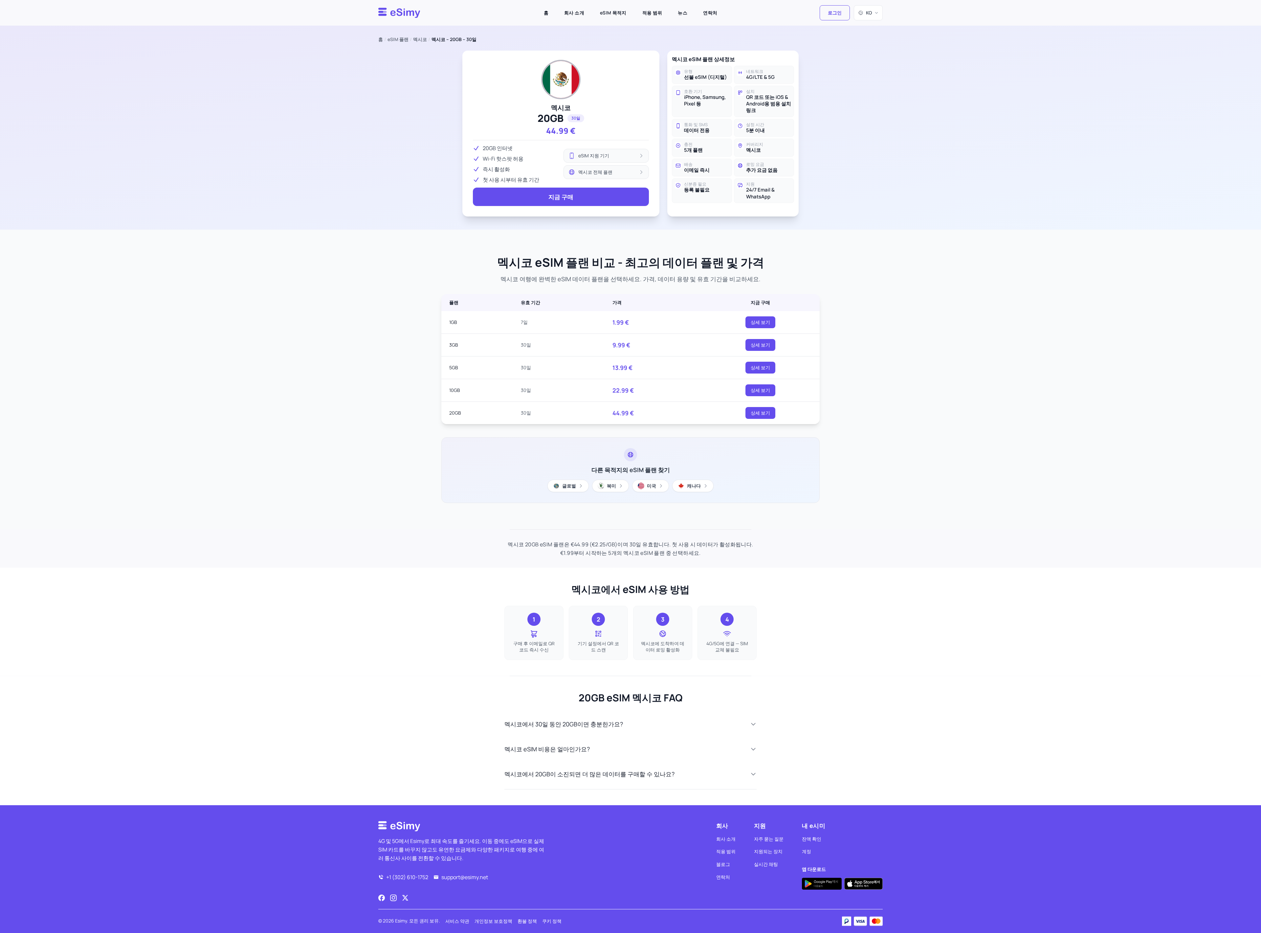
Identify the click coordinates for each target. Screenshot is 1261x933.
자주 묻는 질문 (769, 839)
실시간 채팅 (766, 864)
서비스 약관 (457, 921)
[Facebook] (381, 898)
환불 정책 (527, 921)
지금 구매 (560, 197)
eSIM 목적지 (613, 13)
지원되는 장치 (768, 851)
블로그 (723, 864)
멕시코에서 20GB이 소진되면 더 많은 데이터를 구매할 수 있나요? (589, 774)
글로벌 (569, 486)
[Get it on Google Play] (822, 884)
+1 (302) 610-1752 (407, 877)
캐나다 (694, 486)
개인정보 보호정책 (493, 921)
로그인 (835, 13)
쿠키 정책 (552, 921)
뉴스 (682, 13)
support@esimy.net (464, 877)
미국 (651, 486)
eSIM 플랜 (398, 39)
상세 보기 (760, 322)
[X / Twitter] (405, 898)
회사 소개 (574, 13)
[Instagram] (393, 898)
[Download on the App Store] (863, 884)
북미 (611, 486)
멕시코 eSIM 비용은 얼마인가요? (547, 749)
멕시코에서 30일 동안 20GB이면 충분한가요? (563, 724)
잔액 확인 (811, 839)
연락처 (710, 13)
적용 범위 (652, 13)
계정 (806, 851)
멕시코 (420, 39)
